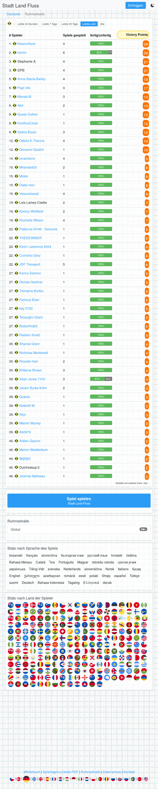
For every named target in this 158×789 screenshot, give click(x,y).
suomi (13, 582)
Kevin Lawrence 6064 (35, 246)
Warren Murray (30, 423)
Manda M (24, 96)
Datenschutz (112, 771)
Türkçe (134, 575)
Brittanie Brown (30, 370)
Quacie (24, 396)
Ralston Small (29, 334)
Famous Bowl (29, 299)
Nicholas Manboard (33, 352)
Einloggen (135, 5)
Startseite (13, 14)
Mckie (23, 176)
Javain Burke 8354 (33, 387)
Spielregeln (51, 771)
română (69, 575)
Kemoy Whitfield (31, 211)
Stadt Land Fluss (20, 5)
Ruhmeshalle (90, 771)
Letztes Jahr (89, 24)
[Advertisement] (79, 731)
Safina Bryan (26, 132)
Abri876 (25, 432)
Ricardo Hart (28, 361)
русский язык (97, 555)
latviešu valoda (103, 562)
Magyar (82, 562)
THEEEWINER (30, 237)
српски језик (127, 562)
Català (40, 562)
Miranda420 (28, 167)
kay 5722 (26, 308)
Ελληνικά (91, 582)
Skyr (22, 414)
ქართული (32, 575)
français (32, 555)
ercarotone (27, 158)
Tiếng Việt (36, 569)
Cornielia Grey (30, 255)
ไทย (52, 562)
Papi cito (23, 87)
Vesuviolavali (29, 193)
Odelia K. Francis (31, 140)
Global (78, 529)
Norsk (110, 569)
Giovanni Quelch (31, 149)
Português (66, 562)
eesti (82, 575)
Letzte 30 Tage (70, 24)
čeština (131, 555)
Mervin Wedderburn (33, 449)
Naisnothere (26, 43)
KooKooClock (27, 123)
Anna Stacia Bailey (31, 78)
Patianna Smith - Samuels (38, 229)
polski (93, 575)
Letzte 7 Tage (49, 24)
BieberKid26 (28, 326)
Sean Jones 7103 (32, 379)
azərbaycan (51, 575)
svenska (54, 569)
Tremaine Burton (31, 290)
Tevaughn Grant (31, 317)
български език (72, 555)
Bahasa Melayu (20, 562)
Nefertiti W (27, 405)
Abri (20, 105)
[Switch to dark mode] (153, 5)
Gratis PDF (70, 771)
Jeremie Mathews (32, 476)
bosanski (15, 555)
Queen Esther (27, 114)
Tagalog (74, 582)
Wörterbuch (31, 771)
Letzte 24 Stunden (27, 24)
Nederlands (72, 569)
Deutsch (28, 582)
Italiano (123, 569)
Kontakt (129, 771)
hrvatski (116, 555)
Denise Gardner (31, 282)
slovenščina (93, 569)
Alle (102, 24)
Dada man (27, 185)
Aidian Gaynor (29, 440)
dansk (107, 582)
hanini (22, 52)
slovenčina (49, 555)
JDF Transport (29, 264)
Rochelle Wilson (31, 220)
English (14, 575)
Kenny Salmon (30, 273)
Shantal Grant (29, 343)
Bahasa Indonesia (51, 582)
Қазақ (136, 569)
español (120, 575)
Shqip (106, 575)
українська (17, 569)
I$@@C (25, 458)
